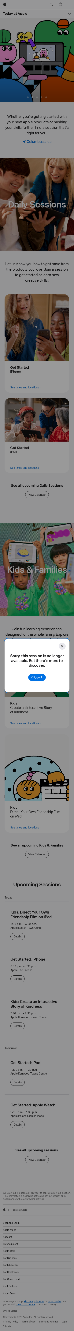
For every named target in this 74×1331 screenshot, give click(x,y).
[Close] (62, 646)
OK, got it (37, 677)
